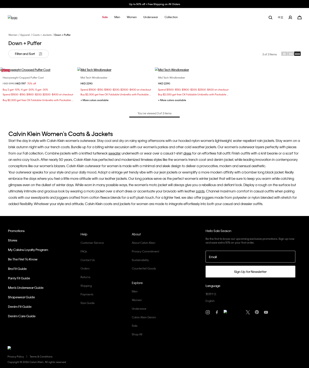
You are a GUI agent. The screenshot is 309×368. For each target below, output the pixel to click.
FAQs (84, 251)
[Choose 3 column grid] (291, 54)
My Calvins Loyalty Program (28, 250)
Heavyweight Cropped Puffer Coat (23, 77)
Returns (85, 277)
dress (187, 153)
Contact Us (88, 260)
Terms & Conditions (41, 356)
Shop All (137, 334)
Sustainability (140, 260)
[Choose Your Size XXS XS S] (193, 69)
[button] (105, 17)
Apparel (25, 34)
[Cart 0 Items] (299, 17)
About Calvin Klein (143, 242)
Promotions (16, 231)
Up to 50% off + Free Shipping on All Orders (154, 4)
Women (12, 34)
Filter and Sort (25, 54)
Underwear (139, 308)
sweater (114, 153)
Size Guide (88, 303)
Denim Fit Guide (20, 306)
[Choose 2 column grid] (284, 54)
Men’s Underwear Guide (26, 287)
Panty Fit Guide (19, 278)
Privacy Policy (16, 356)
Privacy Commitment (145, 251)
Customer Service (92, 242)
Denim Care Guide (22, 316)
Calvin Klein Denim (144, 317)
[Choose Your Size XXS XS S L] (115, 69)
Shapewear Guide (21, 297)
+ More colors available (94, 100)
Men (135, 291)
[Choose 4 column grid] (297, 54)
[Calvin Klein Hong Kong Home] (12, 19)
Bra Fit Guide (17, 269)
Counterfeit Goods (144, 268)
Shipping (86, 285)
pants (200, 191)
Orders (85, 268)
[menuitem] (281, 17)
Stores (12, 240)
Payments (87, 294)
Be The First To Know (22, 259)
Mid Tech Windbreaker (94, 77)
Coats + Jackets (42, 34)
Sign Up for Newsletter (250, 271)
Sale (134, 325)
